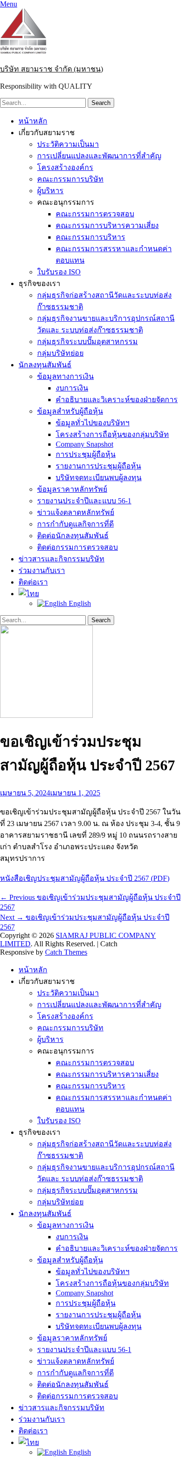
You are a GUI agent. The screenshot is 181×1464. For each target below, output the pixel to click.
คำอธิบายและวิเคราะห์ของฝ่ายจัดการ (117, 399)
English (79, 603)
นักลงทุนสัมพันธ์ (45, 365)
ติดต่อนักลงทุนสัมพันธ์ (73, 536)
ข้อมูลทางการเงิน (65, 376)
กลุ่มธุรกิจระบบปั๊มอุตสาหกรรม (87, 341)
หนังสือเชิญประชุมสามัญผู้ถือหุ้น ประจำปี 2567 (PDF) (84, 878)
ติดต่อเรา (33, 582)
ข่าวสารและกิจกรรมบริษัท (61, 559)
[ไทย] (29, 594)
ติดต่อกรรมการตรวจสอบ (77, 547)
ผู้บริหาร (50, 191)
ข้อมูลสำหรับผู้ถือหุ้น (70, 411)
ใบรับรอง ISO (59, 272)
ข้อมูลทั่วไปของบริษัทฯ (92, 423)
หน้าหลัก (33, 121)
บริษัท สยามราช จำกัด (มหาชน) (51, 69)
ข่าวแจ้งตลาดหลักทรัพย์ (75, 512)
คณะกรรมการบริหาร (90, 237)
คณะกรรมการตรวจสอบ (95, 214)
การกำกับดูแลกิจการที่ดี (75, 524)
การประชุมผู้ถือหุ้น (86, 454)
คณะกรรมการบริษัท (70, 179)
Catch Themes (66, 952)
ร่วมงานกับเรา (42, 570)
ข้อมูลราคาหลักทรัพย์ (72, 489)
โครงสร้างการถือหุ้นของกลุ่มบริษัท (112, 434)
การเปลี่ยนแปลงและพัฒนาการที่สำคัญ (99, 156)
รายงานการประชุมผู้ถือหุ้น (98, 466)
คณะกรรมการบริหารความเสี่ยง (107, 225)
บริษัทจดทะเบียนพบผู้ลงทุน (99, 477)
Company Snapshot (84, 444)
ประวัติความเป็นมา (68, 144)
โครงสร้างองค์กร (65, 167)
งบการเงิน (72, 388)
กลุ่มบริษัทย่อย (60, 353)
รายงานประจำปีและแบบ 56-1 (84, 501)
